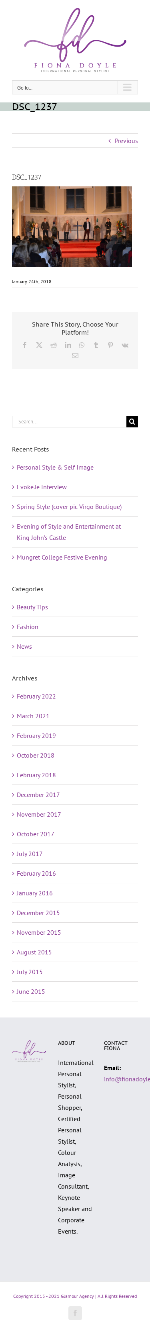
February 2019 (36, 735)
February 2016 (36, 873)
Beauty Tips (32, 607)
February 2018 (36, 775)
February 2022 (36, 696)
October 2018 (35, 755)
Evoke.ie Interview (42, 487)
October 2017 (35, 834)
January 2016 (35, 893)
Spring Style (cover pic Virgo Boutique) (69, 507)
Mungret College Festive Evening (62, 557)
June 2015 (31, 991)
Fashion (27, 627)
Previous (126, 141)
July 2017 (30, 854)
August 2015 (34, 952)
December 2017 (38, 795)
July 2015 (30, 972)
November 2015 (39, 932)
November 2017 (39, 814)
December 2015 (38, 913)
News (24, 646)
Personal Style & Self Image (55, 467)
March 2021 (33, 716)
